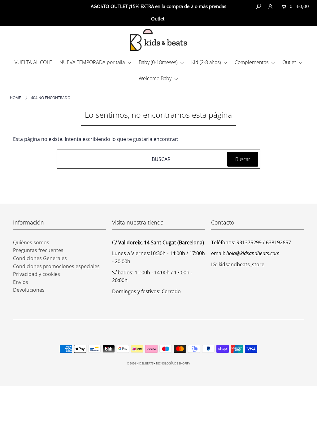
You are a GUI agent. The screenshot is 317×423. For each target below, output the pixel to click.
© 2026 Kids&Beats (140, 363)
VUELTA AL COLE (33, 62)
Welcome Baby (156, 78)
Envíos (20, 282)
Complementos (252, 62)
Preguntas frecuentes (38, 250)
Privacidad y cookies (36, 274)
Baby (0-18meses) (159, 62)
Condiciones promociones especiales (56, 266)
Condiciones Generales (40, 258)
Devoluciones (29, 289)
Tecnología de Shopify (173, 363)
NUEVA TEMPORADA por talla (92, 62)
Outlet (289, 62)
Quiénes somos (31, 242)
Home (15, 97)
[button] (294, 18)
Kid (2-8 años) (206, 62)
